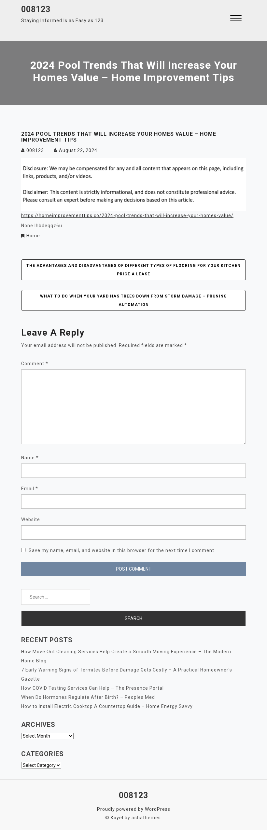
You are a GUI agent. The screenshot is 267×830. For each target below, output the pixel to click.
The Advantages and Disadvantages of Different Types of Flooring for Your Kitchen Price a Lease (133, 269)
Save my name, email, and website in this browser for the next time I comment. (122, 550)
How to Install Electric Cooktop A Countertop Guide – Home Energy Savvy (107, 706)
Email (29, 488)
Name (30, 457)
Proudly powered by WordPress (133, 809)
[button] (236, 19)
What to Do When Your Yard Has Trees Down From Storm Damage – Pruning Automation (133, 300)
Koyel (117, 817)
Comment (34, 363)
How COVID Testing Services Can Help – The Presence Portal (92, 688)
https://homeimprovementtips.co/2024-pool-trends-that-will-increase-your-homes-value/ (127, 215)
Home (33, 235)
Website (30, 519)
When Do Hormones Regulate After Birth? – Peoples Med (88, 697)
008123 (35, 9)
